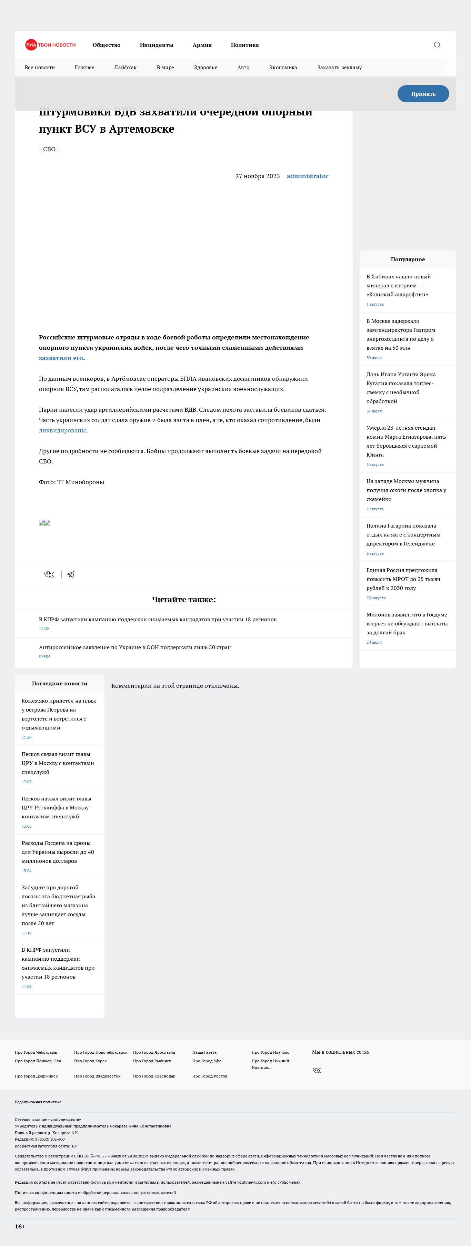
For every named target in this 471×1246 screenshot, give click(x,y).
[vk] (49, 574)
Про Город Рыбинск (152, 1060)
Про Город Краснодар (154, 1076)
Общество (107, 44)
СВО (49, 149)
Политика (245, 44)
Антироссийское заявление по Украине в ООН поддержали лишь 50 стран (135, 651)
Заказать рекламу (340, 67)
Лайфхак (125, 67)
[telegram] (73, 574)
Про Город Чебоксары (36, 1052)
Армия (202, 44)
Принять (423, 93)
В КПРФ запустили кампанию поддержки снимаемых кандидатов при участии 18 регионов (158, 623)
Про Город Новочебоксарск (100, 1052)
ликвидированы (62, 430)
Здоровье (205, 67)
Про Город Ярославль (154, 1052)
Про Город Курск (90, 1060)
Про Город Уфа (206, 1060)
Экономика (283, 67)
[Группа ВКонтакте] (316, 1071)
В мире (165, 67)
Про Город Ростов (209, 1076)
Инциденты (156, 44)
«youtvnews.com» (64, 1119)
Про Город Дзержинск (36, 1076)
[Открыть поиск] (437, 45)
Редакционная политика (38, 1101)
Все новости (40, 67)
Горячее (84, 67)
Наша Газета (204, 1052)
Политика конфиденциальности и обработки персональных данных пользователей (95, 1192)
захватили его (61, 358)
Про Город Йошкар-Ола (38, 1060)
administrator (308, 176)
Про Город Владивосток (97, 1076)
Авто (243, 67)
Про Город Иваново (271, 1052)
